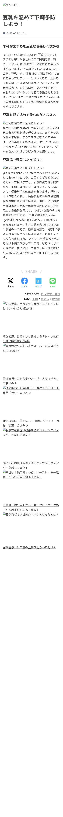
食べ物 (56, 299)
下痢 (35, 299)
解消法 (45, 299)
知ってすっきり (50, 294)
